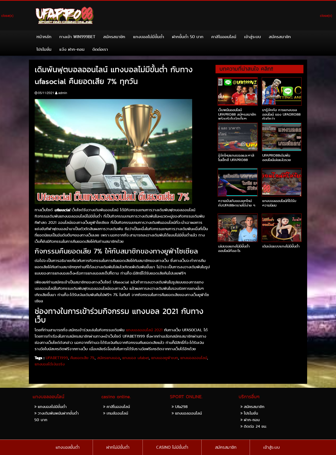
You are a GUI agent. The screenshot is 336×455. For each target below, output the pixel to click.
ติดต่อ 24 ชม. (255, 426)
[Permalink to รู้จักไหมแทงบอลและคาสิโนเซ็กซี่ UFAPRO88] (238, 136)
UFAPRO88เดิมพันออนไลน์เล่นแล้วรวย (276, 157)
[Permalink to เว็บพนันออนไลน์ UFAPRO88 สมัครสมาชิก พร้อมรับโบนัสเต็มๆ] (238, 91)
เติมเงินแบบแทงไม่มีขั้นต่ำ (281, 246)
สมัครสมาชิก (114, 37)
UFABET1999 (57, 358)
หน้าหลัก (43, 37)
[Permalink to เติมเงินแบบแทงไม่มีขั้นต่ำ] (282, 227)
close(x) (7, 15)
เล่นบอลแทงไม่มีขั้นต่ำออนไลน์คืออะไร (234, 248)
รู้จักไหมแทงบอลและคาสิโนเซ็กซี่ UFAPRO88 (236, 157)
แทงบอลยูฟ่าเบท (164, 358)
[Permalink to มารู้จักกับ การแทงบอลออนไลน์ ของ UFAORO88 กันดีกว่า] (282, 91)
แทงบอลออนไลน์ (193, 358)
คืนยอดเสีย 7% (82, 358)
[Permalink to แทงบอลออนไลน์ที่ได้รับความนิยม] (282, 182)
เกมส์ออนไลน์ (117, 413)
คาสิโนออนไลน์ (223, 37)
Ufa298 (181, 406)
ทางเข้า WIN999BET (77, 37)
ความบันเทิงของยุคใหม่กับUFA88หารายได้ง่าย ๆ (236, 203)
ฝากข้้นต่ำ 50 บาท (187, 37)
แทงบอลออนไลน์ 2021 (144, 330)
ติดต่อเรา (100, 49)
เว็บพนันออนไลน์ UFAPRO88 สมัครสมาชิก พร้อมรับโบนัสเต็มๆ (237, 114)
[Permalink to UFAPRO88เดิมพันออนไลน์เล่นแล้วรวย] (282, 136)
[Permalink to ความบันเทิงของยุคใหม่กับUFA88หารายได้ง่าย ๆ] (238, 182)
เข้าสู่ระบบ (252, 37)
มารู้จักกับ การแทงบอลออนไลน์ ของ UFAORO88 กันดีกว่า (281, 114)
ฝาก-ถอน (252, 419)
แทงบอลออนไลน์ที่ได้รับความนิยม (279, 203)
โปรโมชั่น (43, 49)
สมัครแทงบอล (108, 358)
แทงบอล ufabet (135, 358)
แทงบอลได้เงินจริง (50, 364)
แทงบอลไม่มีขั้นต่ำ (148, 37)
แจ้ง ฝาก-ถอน (72, 49)
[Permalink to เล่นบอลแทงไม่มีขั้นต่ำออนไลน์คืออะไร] (238, 227)
